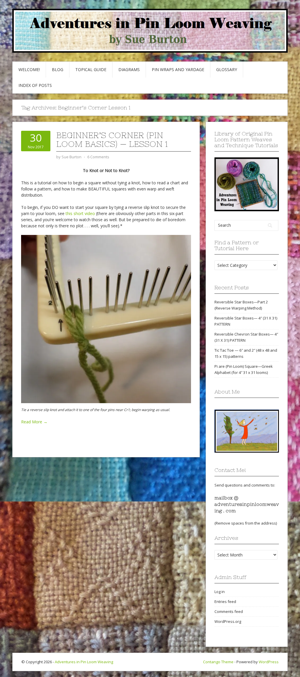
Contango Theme (218, 661)
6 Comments (98, 156)
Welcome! (29, 69)
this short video (80, 213)
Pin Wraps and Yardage (178, 69)
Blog (57, 69)
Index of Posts (35, 85)
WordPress (269, 661)
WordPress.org (227, 621)
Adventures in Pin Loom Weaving (84, 661)
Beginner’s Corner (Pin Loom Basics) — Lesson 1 (112, 139)
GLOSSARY (226, 69)
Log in (219, 591)
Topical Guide (90, 69)
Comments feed (228, 611)
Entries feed (225, 601)
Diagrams (129, 69)
